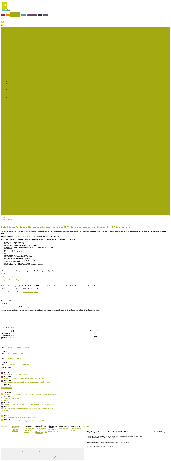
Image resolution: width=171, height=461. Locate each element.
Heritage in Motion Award (11, 386)
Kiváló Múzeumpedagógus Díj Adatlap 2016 (17, 119)
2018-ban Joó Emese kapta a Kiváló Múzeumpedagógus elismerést (23, 113)
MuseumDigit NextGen (14, 358)
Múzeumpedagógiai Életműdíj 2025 (14, 171)
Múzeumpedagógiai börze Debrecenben (18, 347)
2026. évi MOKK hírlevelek (12, 135)
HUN (2, 21)
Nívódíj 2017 (8, 64)
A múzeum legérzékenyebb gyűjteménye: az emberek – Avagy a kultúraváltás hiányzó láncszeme (31, 394)
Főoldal (3, 15)
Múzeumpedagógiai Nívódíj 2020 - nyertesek (17, 51)
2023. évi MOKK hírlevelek (12, 140)
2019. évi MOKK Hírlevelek (12, 146)
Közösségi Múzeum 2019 (11, 209)
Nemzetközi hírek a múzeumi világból (11, 165)
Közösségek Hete (6, 159)
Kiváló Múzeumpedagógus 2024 (13, 108)
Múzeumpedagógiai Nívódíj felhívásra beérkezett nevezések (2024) (23, 37)
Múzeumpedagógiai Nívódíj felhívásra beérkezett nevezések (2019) (23, 57)
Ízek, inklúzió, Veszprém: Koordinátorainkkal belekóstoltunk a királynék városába (27, 382)
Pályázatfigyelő (5, 164)
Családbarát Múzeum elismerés (9, 126)
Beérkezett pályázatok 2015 (12, 73)
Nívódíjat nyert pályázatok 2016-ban (14, 67)
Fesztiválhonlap (63, 428)
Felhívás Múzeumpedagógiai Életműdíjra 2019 (17, 181)
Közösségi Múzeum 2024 (11, 203)
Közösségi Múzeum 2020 (11, 208)
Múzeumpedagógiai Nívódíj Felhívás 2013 (16, 91)
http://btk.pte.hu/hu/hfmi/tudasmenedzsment (13, 277)
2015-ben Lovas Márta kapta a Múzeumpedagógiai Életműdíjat (22, 186)
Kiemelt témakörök (53, 431)
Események (4, 127)
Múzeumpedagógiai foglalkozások (41, 432)
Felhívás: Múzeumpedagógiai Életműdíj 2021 (17, 178)
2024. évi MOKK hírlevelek (12, 138)
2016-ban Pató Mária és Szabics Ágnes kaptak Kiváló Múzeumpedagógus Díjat (26, 116)
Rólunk (8, 15)
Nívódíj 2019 (8, 59)
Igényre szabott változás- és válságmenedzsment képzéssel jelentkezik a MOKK (26, 378)
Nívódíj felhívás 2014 (14, 81)
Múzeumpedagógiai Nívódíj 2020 (13, 54)
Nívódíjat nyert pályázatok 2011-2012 (15, 94)
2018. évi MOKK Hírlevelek (12, 148)
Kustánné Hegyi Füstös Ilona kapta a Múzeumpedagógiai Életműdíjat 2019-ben (26, 179)
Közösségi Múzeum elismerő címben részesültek (18, 201)
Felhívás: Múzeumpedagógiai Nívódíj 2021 (16, 49)
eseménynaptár (5, 341)
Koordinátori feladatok (27, 431)
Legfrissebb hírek (6, 129)
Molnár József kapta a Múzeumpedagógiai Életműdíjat (19, 170)
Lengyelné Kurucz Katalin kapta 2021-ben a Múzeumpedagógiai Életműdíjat (26, 176)
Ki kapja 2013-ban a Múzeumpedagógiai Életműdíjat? (19, 191)
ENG (2, 23)
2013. (5, 153)
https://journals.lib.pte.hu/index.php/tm (11, 280)
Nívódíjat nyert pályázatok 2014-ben (14, 77)
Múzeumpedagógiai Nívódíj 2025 (13, 35)
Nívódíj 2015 (8, 75)
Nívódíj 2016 (8, 70)
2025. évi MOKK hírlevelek (12, 137)
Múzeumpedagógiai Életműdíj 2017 (14, 184)
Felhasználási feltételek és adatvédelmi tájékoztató (16, 428)
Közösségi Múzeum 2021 (11, 206)
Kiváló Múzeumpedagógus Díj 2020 (14, 111)
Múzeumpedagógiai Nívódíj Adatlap (18, 83)
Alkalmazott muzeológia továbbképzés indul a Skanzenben (20, 417)
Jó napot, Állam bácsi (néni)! (12, 398)
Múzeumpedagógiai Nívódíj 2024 (13, 38)
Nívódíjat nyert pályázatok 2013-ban (14, 85)
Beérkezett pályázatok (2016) (12, 69)
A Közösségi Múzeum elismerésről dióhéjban (17, 211)
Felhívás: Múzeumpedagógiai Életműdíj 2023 (17, 175)
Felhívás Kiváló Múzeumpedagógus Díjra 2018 (17, 115)
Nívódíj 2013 (8, 86)
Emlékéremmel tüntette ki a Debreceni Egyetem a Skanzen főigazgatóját (24, 421)
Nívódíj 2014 (8, 78)
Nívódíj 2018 (8, 61)
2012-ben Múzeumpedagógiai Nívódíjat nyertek (21, 96)
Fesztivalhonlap (52, 429)
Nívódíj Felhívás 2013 (14, 89)
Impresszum (4, 426)
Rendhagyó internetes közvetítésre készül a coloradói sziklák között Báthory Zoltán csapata (29, 404)
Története (7, 99)
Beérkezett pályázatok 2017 (12, 65)
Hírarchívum (74, 430)
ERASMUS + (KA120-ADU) (9, 157)
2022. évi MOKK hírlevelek (12, 141)
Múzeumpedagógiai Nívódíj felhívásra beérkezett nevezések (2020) (23, 53)
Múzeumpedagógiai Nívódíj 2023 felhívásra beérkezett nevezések (22, 40)
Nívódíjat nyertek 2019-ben (12, 56)
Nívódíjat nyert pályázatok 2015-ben (14, 72)
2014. (5, 151)
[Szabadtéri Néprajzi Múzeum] (6, 11)
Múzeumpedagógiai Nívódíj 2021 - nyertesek (17, 46)
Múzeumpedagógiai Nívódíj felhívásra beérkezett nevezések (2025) (23, 33)
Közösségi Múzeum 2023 (11, 205)
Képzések (23, 15)
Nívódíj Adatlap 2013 (10, 93)
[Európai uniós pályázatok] (4, 317)
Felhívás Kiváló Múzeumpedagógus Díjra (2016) (18, 118)
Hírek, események (15, 13)
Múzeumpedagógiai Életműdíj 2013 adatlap (16, 192)
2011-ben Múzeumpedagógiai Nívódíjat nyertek (21, 97)
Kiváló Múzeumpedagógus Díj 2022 (14, 110)
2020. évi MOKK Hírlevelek (12, 145)
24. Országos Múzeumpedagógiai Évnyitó (19, 364)
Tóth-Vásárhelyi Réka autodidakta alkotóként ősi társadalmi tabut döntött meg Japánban (28, 408)
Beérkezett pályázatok (14, 80)
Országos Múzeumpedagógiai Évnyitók (12, 160)
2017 (5, 149)
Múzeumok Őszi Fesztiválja (8, 27)
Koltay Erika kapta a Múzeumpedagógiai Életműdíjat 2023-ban (22, 173)
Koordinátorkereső (29, 428)
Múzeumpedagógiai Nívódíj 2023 (13, 41)
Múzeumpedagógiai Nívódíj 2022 (13, 45)
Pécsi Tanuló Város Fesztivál (15, 353)
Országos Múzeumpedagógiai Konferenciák (13, 162)
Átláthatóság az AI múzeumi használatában (16, 374)
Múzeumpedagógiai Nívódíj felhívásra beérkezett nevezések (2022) (23, 43)
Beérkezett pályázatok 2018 (12, 62)
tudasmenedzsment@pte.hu (30, 292)
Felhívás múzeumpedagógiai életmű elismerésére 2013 (19, 194)
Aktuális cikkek (5, 130)
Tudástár (40, 15)
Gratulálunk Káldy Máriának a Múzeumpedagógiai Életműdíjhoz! (22, 183)
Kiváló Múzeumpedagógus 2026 (13, 107)
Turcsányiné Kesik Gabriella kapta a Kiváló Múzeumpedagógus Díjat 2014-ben (26, 121)
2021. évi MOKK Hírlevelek (12, 143)
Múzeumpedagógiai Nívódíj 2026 (13, 32)
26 (6, 337)
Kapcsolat (45, 15)
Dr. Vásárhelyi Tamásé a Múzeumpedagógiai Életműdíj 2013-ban (22, 189)
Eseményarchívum (76, 428)
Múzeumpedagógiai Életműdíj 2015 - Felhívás (17, 187)
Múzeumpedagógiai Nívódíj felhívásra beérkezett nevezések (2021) (23, 48)
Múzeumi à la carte (32, 15)
